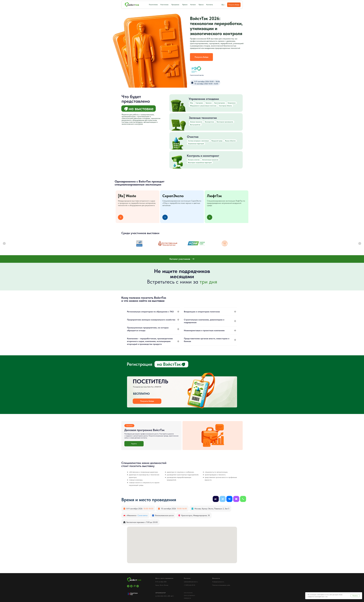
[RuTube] (134, 586)
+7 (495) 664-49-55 (189, 585)
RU (223, 5)
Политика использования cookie (221, 585)
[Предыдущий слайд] (4, 243)
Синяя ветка (142, 515)
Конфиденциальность (218, 581)
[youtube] (131, 586)
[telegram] (128, 586)
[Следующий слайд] (359, 243)
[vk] (137, 586)
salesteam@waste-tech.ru (191, 581)
